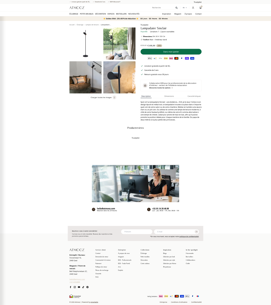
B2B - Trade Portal (124, 263)
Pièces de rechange (101, 270)
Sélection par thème (169, 263)
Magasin (121, 257)
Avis (119, 267)
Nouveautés (190, 253)
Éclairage (80, 25)
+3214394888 (74, 282)
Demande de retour (101, 257)
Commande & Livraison (103, 260)
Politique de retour (101, 267)
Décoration (144, 260)
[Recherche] (177, 7)
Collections (145, 250)
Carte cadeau (145, 263)
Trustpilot (198, 2)
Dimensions (169, 96)
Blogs (165, 253)
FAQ (96, 277)
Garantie (98, 274)
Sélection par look (169, 257)
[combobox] (165, 7)
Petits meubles (145, 257)
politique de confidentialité (189, 236)
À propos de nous (124, 253)
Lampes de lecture (92, 25)
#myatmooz (167, 267)
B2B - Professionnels (124, 260)
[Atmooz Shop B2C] (76, 7)
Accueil (72, 25)
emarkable (94, 302)
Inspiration (167, 250)
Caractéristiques (194, 96)
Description (146, 96)
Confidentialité (196, 302)
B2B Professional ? (115, 2)
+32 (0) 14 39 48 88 (160, 208)
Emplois (120, 270)
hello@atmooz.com (106, 208)
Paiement (98, 263)
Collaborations (190, 260)
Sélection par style (169, 260)
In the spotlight (192, 250)
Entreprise (122, 250)
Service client (100, 250)
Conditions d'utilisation (179, 302)
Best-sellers (189, 257)
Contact (97, 253)
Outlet (188, 263)
